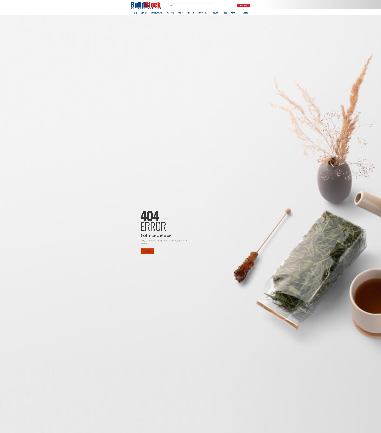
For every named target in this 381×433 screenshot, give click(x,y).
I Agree (340, 427)
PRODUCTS (170, 13)
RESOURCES (215, 13)
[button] (377, 427)
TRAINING (190, 13)
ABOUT (233, 13)
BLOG (225, 13)
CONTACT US (244, 13)
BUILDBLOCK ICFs (157, 13)
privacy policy (371, 427)
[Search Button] (212, 5)
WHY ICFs (144, 13)
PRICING (180, 13)
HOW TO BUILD (202, 13)
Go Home (147, 251)
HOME (135, 13)
